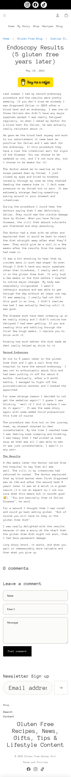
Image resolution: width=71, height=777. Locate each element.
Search (8, 711)
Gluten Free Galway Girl (40, 756)
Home (11, 26)
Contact (8, 716)
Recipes (47, 26)
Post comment (17, 651)
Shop (36, 26)
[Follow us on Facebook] (35, 5)
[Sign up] (61, 688)
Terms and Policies (35, 762)
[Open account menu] (57, 15)
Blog (59, 26)
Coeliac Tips (59, 38)
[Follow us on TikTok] (44, 5)
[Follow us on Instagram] (27, 5)
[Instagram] (35, 769)
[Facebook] (28, 769)
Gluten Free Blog (30, 38)
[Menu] (4, 15)
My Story (24, 26)
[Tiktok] (42, 769)
